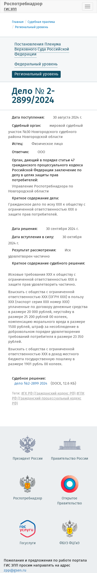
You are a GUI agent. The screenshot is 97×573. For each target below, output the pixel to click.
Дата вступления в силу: (33, 237)
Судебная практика (41, 22)
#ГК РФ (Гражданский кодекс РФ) (48, 393)
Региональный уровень (31, 27)
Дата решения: (25, 228)
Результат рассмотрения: (34, 250)
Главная (18, 22)
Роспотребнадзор (23, 6)
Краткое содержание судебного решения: (48, 263)
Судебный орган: (26, 125)
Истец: (17, 143)
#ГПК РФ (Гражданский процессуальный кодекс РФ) (48, 398)
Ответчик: (20, 152)
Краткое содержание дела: (35, 198)
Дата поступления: (28, 117)
